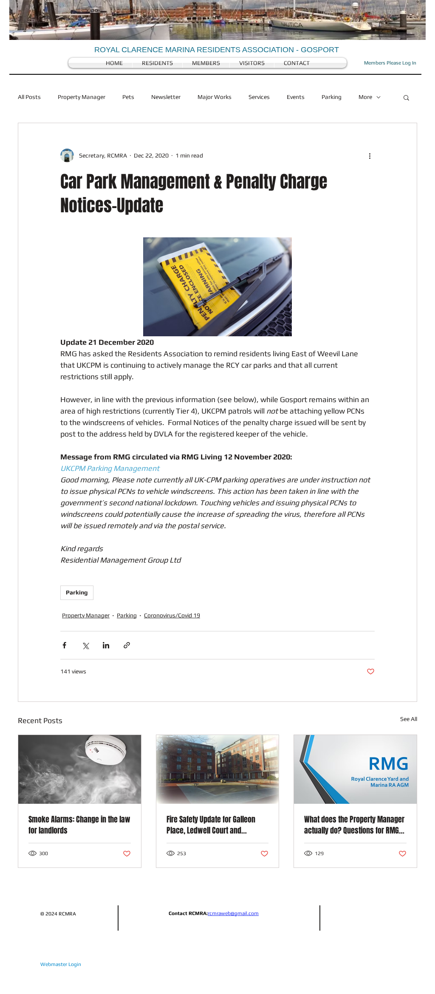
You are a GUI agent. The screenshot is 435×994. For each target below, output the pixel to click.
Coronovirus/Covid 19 (172, 615)
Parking (332, 96)
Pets (128, 96)
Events (296, 96)
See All (408, 718)
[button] (406, 97)
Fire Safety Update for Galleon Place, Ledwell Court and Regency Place (211, 825)
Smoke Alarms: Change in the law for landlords (79, 825)
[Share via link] (127, 645)
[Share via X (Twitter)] (85, 645)
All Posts (29, 96)
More (365, 96)
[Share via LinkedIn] (106, 645)
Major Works (215, 96)
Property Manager (81, 96)
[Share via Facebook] (64, 645)
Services (259, 96)
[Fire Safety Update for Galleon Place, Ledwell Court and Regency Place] (217, 769)
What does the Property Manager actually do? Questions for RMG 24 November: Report (354, 825)
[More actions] (369, 155)
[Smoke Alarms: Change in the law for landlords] (79, 769)
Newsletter (166, 96)
